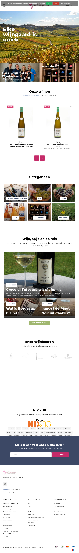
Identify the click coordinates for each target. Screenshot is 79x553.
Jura (42, 432)
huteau (47, 435)
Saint (10, 435)
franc (36, 435)
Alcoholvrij (31, 525)
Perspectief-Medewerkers (10, 531)
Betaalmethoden (8, 520)
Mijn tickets (57, 509)
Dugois (36, 432)
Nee (56, 3)
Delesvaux (29, 432)
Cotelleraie (20, 432)
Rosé (29, 509)
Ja (49, 3)
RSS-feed (5, 536)
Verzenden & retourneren (10, 523)
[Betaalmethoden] (56, 546)
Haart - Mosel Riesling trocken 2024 (21, 145)
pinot (60, 435)
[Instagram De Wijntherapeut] (5, 484)
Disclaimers (6, 514)
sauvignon (67, 435)
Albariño (11, 428)
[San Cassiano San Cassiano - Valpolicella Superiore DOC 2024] (58, 123)
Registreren (57, 503)
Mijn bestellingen (59, 506)
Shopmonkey (6, 549)
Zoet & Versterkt (33, 520)
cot (31, 435)
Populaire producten (49, 96)
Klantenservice (7, 525)
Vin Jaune (24, 435)
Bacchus (25, 428)
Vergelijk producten (59, 514)
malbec (54, 435)
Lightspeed (33, 547)
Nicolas (60, 432)
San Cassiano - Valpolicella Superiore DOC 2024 (57, 145)
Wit (29, 506)
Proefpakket (32, 514)
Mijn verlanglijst (58, 511)
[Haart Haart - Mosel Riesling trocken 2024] (21, 123)
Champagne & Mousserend (36, 517)
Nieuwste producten (31, 96)
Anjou (18, 428)
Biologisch (31, 511)
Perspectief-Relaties (9, 534)
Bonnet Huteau (42, 428)
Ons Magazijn (7, 509)
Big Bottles (31, 523)
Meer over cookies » (66, 3)
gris (41, 435)
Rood (29, 503)
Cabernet (60, 428)
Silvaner (16, 435)
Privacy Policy (7, 517)
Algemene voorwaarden (10, 511)
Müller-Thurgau (50, 432)
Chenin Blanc (11, 432)
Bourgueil (52, 428)
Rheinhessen (68, 432)
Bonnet (33, 428)
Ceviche (67, 428)
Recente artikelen (39, 323)
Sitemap (5, 528)
